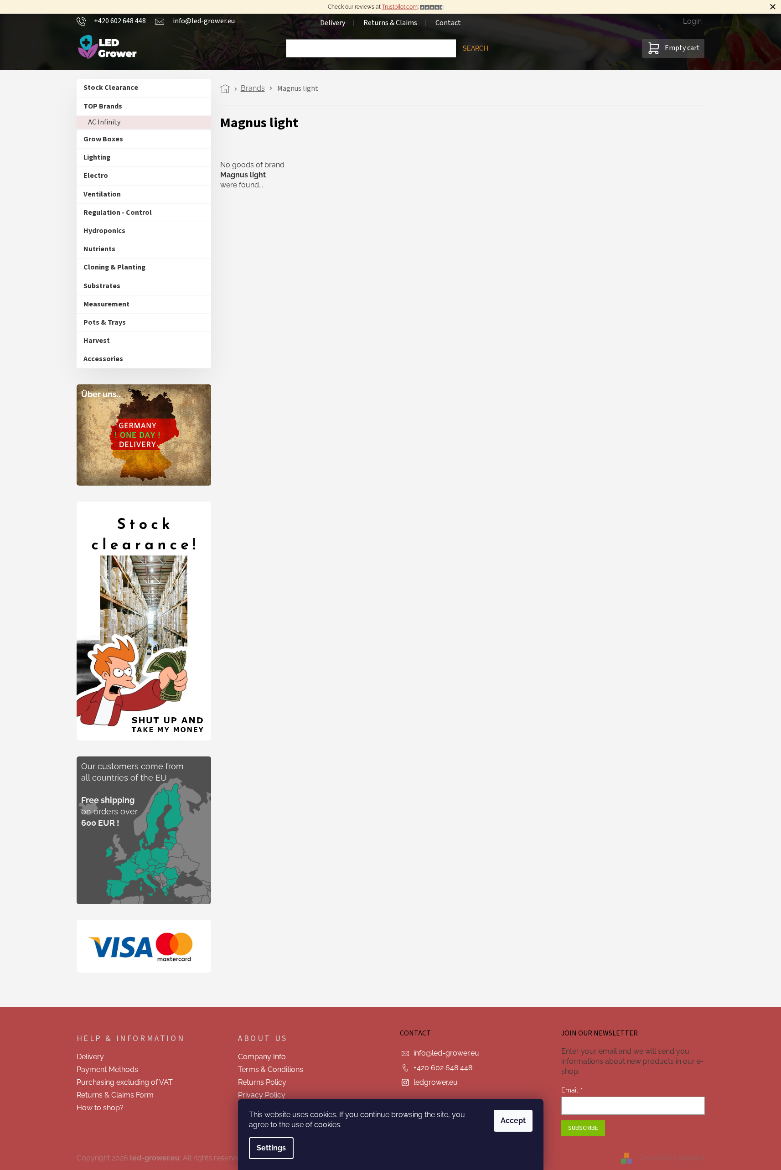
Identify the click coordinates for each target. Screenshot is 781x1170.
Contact (448, 23)
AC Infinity (104, 122)
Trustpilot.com (400, 7)
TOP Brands (102, 106)
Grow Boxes (103, 139)
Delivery (332, 23)
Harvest (96, 341)
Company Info (262, 1056)
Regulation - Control (117, 212)
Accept (513, 1120)
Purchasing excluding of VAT (125, 1082)
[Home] (227, 89)
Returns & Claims (390, 23)
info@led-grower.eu (446, 1053)
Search (475, 48)
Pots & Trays (104, 322)
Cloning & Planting (114, 267)
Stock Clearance (110, 88)
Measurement (106, 304)
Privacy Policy (261, 1095)
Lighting (96, 157)
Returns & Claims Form (115, 1095)
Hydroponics (104, 231)
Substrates (101, 286)
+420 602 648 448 (443, 1067)
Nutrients (99, 249)
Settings (271, 1148)
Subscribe (583, 1128)
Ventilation (102, 194)
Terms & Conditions (270, 1069)
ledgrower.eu (436, 1082)
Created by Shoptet (672, 1157)
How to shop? (100, 1107)
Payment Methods (107, 1069)
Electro (95, 176)
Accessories (103, 359)
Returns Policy (262, 1082)
